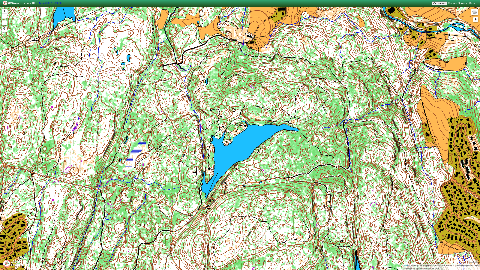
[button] (4, 29)
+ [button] (4, 11)
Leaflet (406, 265)
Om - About (439, 3)
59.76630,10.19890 (50, 3)
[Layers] (474, 12)
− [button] (4, 16)
